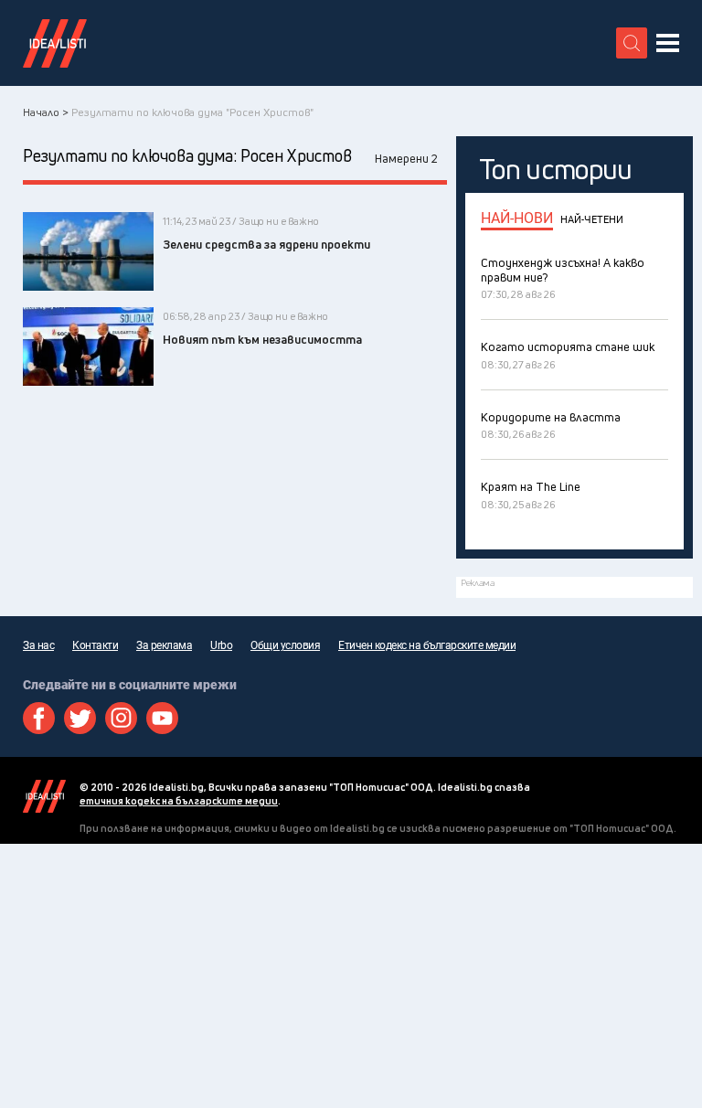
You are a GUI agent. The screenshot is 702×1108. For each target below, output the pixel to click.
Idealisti (44, 796)
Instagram (121, 718)
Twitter (80, 718)
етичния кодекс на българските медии (179, 800)
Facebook (39, 718)
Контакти (95, 645)
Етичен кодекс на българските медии (427, 645)
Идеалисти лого (55, 43)
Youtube (162, 718)
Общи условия (285, 645)
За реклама (164, 645)
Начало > (46, 112)
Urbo (221, 645)
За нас (38, 645)
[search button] (631, 43)
